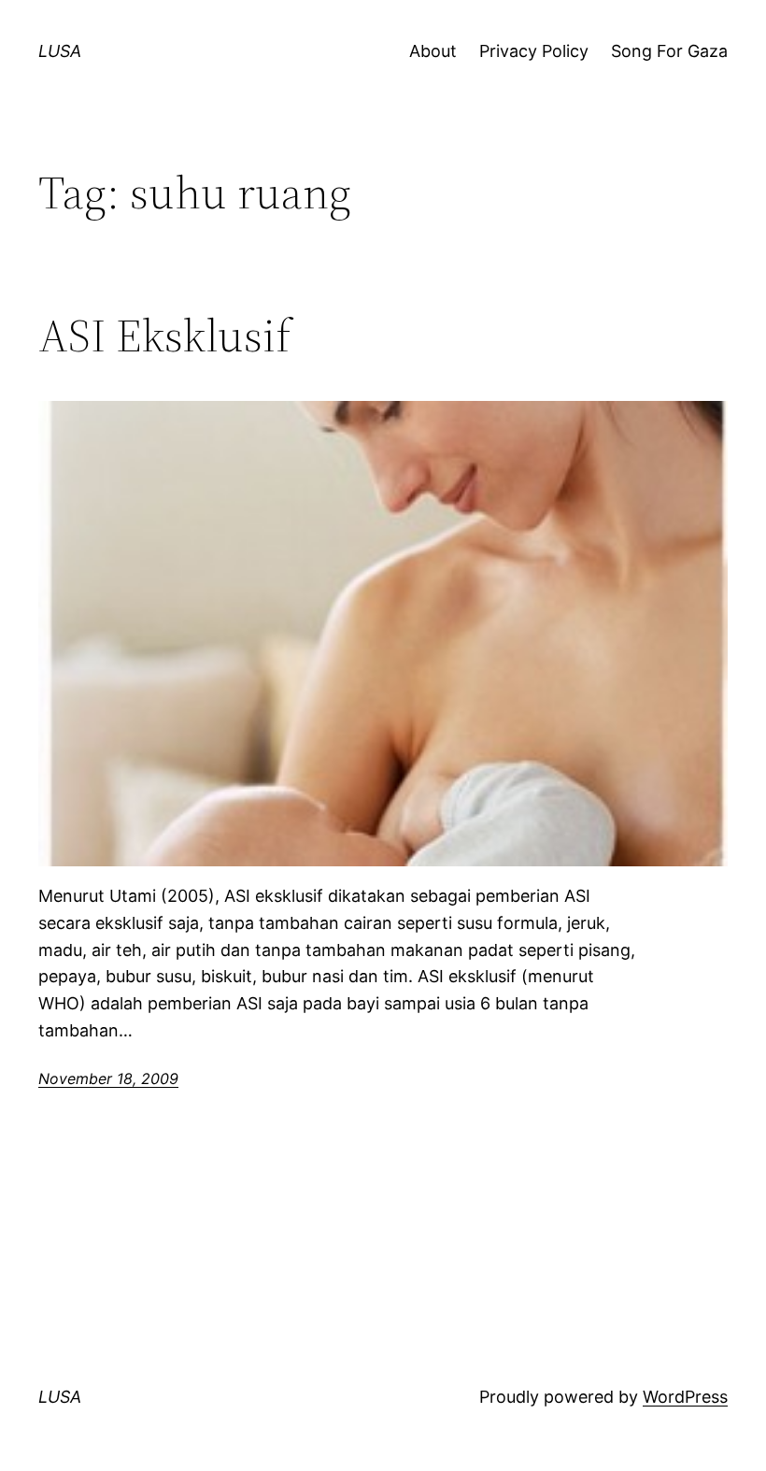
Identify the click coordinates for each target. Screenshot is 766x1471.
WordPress (685, 1397)
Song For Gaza (669, 51)
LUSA (59, 51)
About (433, 51)
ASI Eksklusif (164, 336)
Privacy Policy (534, 51)
